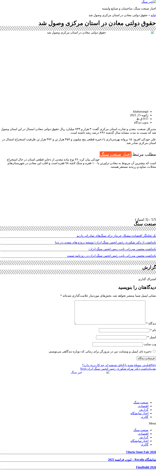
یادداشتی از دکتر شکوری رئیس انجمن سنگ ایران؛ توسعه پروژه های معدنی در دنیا (105, 242)
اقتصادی (143, 406)
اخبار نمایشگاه (139, 413)
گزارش (143, 409)
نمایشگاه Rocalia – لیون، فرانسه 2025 (132, 459)
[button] (78, 423)
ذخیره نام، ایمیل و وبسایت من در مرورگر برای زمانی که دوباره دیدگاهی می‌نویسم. (100, 351)
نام (153, 330)
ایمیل (151, 337)
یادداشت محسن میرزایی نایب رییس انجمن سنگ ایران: (122, 249)
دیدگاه (151, 323)
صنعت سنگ (140, 402)
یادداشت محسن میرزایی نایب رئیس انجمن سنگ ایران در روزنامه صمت (111, 255)
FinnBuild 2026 (146, 467)
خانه (153, 15)
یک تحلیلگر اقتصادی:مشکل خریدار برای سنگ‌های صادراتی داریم (116, 235)
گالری (144, 417)
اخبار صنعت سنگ (115, 154)
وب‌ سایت (150, 344)
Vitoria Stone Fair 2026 (141, 452)
